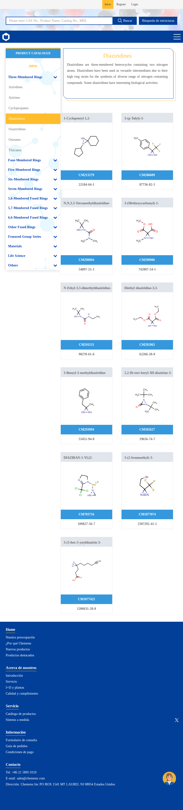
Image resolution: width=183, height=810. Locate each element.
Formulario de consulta (21, 740)
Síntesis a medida (17, 720)
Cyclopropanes (18, 108)
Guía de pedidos (16, 746)
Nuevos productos (18, 649)
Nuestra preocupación (20, 637)
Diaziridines (17, 118)
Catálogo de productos (21, 714)
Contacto (13, 764)
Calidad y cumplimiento (22, 693)
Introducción (14, 675)
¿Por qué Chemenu (18, 643)
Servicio (11, 681)
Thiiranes (15, 150)
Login (134, 4)
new (33, 65)
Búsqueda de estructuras (158, 20)
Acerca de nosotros (21, 668)
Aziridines (15, 87)
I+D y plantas (15, 687)
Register (121, 4)
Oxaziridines (17, 129)
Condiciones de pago (20, 752)
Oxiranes (14, 139)
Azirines (14, 97)
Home (10, 629)
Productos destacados (20, 655)
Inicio (108, 4)
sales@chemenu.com (31, 778)
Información (16, 732)
